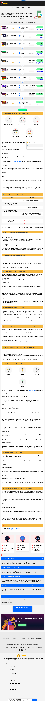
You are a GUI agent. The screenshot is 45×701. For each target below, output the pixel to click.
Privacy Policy (12, 670)
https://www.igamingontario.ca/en (14, 528)
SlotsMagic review (40, 95)
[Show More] (22, 32)
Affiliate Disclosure (13, 666)
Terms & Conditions (13, 672)
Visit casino (40, 27)
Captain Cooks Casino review (39, 63)
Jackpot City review (40, 29)
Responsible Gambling (13, 673)
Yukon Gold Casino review (39, 54)
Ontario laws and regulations (17, 161)
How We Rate (12, 669)
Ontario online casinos (31, 390)
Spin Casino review (40, 37)
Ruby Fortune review (40, 45)
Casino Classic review (40, 79)
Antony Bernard (7, 9)
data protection (20, 700)
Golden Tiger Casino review (39, 104)
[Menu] (43, 3)
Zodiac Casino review (40, 71)
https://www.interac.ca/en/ (15, 529)
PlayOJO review (40, 87)
